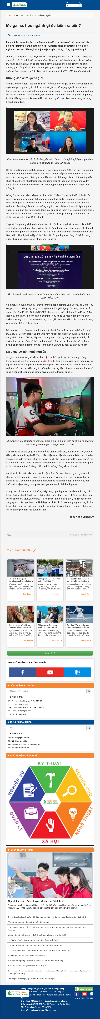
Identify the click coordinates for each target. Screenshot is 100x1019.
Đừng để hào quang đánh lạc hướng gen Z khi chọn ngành (28, 922)
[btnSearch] (79, 5)
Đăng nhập (78, 3)
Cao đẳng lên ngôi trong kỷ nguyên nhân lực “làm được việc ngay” (31, 979)
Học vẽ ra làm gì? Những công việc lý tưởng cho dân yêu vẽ (20, 626)
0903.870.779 (87, 998)
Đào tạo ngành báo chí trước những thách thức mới (26, 955)
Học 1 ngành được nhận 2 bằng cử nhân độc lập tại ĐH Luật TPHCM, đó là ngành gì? (38, 950)
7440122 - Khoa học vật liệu (17, 741)
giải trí (46, 361)
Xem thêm (27, 594)
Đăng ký (69, 3)
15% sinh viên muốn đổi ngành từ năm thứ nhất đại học (27, 966)
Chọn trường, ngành (22, 850)
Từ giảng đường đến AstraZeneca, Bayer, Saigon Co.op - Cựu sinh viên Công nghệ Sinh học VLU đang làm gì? (20, 580)
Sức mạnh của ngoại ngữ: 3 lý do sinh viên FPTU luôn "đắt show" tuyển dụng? (36, 961)
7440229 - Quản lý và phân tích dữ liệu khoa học (24, 744)
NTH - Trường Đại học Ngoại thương (20, 711)
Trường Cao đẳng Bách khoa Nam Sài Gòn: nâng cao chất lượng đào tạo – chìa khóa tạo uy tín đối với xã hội (47, 917)
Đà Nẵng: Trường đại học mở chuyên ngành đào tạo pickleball (78, 626)
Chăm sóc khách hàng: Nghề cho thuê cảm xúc (48, 626)
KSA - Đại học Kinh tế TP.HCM (18, 704)
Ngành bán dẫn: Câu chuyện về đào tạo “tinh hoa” (36, 901)
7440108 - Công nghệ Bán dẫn (18, 748)
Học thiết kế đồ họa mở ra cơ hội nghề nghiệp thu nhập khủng (78, 580)
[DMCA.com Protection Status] (84, 990)
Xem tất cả (50, 653)
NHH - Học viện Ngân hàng (17, 714)
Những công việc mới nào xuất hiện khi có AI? (49, 580)
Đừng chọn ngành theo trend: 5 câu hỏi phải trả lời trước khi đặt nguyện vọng (35, 945)
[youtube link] (50, 676)
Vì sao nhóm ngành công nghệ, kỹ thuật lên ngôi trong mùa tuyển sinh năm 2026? (37, 935)
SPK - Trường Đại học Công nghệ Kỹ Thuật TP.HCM (25, 701)
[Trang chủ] (11, 15)
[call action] (77, 676)
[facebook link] (22, 676)
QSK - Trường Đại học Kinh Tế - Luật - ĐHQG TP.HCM (26, 707)
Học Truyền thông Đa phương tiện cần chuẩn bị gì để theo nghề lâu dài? (33, 940)
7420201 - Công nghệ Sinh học (18, 738)
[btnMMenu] (9, 5)
